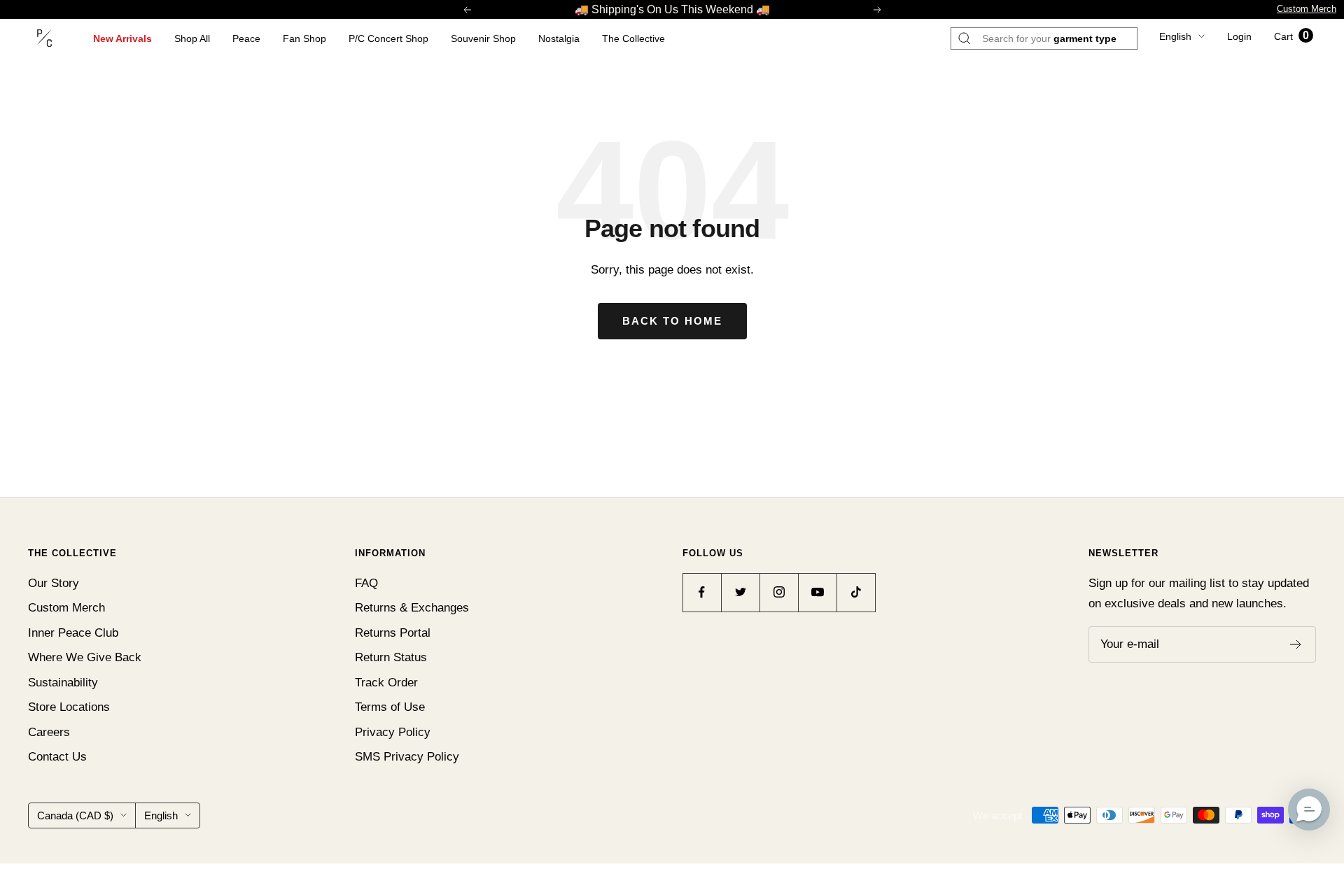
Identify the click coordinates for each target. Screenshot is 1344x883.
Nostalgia (559, 38)
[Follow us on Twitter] (740, 592)
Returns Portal (392, 633)
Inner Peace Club (73, 633)
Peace (246, 38)
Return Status (391, 657)
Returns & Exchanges (412, 607)
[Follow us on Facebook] (701, 592)
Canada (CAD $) (75, 815)
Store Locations (69, 707)
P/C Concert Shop (388, 38)
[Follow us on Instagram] (779, 592)
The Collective (633, 38)
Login (1239, 36)
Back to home (672, 321)
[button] (1309, 810)
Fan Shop (304, 38)
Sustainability (63, 682)
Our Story (53, 583)
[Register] (1296, 644)
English (1175, 36)
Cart (1291, 36)
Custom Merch (1306, 8)
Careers (49, 732)
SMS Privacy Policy (407, 756)
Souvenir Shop (483, 38)
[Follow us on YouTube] (817, 592)
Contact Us (57, 756)
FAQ (366, 583)
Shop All (192, 38)
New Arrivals (122, 38)
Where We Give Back (84, 657)
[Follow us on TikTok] (855, 592)
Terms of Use (390, 707)
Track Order (386, 682)
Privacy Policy (392, 732)
